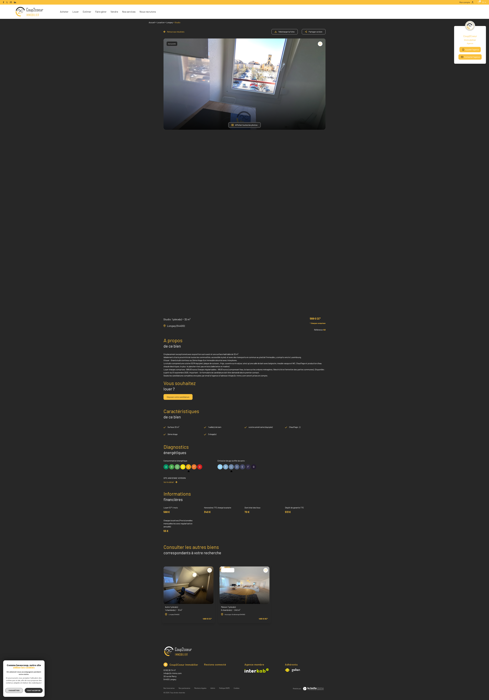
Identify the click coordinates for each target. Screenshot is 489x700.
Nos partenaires (184, 688)
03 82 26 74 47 (170, 670)
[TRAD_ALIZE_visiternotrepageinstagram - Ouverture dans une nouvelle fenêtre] (11, 2)
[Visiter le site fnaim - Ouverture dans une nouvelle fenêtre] (287, 670)
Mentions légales (200, 688)
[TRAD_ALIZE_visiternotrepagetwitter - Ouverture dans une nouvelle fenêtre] (7, 2)
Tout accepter (33, 690)
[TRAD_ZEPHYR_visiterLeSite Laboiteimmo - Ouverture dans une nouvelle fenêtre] (313, 688)
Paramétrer (14, 690)
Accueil (152, 22)
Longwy (169, 22)
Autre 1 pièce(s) (173, 608)
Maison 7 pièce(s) (230, 608)
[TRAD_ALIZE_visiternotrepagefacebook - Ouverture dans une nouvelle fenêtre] (3, 2)
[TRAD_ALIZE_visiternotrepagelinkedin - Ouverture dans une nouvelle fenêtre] (15, 2)
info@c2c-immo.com (173, 673)
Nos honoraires (169, 688)
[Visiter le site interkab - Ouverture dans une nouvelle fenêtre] (296, 670)
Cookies (236, 688)
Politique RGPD (224, 688)
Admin (212, 688)
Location (161, 22)
